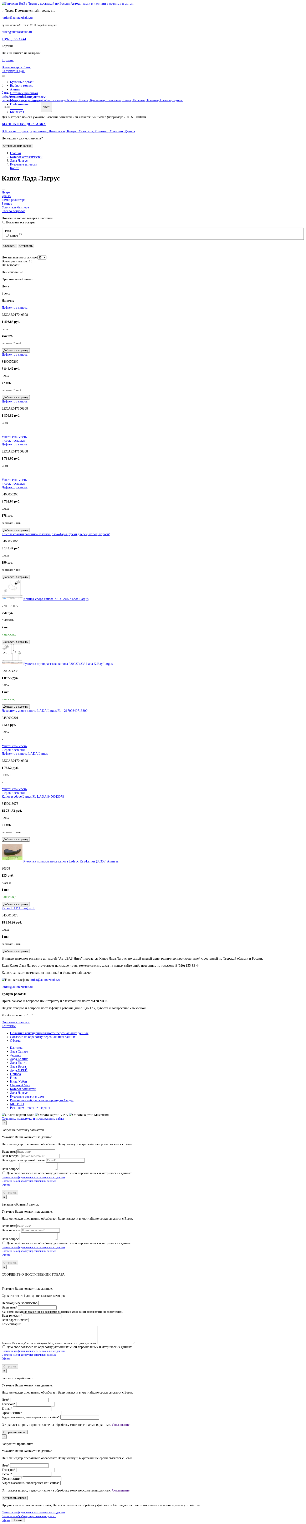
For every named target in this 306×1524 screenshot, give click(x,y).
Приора (15, 1074)
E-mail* (7, 1408)
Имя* (5, 1399)
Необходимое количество (19, 1303)
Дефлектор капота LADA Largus (25, 753)
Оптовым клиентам (24, 93)
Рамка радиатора (13, 200)
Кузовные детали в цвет (27, 1096)
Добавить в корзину (15, 350)
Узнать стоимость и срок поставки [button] (14, 438)
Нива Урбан (18, 1081)
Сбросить (9, 245)
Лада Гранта (18, 1062)
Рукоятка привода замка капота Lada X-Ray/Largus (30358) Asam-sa (70, 861)
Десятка (15, 1055)
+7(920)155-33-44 (14, 39)
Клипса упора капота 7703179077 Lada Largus (55, 599)
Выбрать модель (21, 85)
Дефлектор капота (14, 307)
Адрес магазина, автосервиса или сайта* (31, 1417)
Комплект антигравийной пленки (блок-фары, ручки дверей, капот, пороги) (56, 534)
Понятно (18, 1520)
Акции (15, 89)
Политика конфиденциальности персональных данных (49, 1033)
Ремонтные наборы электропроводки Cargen (41, 1100)
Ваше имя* (9, 1307)
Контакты (9, 1026)
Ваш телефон (11, 1156)
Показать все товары (20, 222)
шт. (5, 92)
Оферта (15, 1040)
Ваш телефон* (12, 1315)
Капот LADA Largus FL (18, 908)
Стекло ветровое (13, 211)
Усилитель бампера (15, 207)
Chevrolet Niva (20, 1085)
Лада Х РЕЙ (18, 1070)
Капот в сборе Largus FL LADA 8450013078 (33, 796)
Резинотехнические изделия (30, 1107)
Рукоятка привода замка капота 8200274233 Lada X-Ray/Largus (68, 663)
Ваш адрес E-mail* (15, 1320)
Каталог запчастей (23, 1089)
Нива (13, 1077)
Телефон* (8, 1404)
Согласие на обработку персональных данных (43, 1037)
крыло (6, 196)
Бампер (7, 203)
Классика (16, 1047)
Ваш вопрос (10, 1169)
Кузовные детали (22, 82)
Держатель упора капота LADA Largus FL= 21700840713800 (44, 710)
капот (15, 235)
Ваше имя (9, 1151)
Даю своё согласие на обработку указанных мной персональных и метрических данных (69, 1173)
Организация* (12, 1413)
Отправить (26, 245)
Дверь (6, 192)
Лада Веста (18, 1066)
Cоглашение (120, 1424)
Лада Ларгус (19, 1092)
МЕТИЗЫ (17, 1104)
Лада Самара (19, 1051)
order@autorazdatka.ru (17, 17)
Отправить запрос (14, 1432)
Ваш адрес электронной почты (23, 1160)
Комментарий (11, 1324)
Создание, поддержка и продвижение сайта (33, 1118)
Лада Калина (19, 1059)
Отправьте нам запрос (17, 145)
